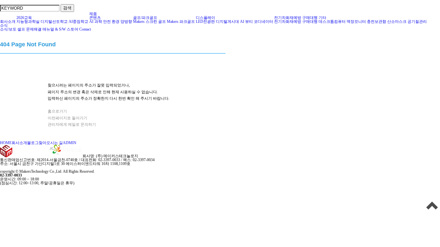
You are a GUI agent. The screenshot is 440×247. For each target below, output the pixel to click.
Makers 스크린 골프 (149, 21)
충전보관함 (376, 21)
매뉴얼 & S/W (54, 29)
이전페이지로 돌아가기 (67, 118)
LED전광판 (205, 21)
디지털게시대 (227, 21)
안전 (107, 21)
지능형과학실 (28, 21)
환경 (116, 21)
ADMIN (69, 143)
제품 (93, 14)
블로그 (33, 143)
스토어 (72, 29)
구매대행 (310, 17)
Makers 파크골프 (181, 21)
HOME (6, 143)
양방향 (126, 21)
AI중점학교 (78, 21)
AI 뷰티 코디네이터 (256, 21)
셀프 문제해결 (29, 29)
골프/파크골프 (145, 17)
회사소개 (7, 21)
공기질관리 (417, 21)
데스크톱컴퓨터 (332, 21)
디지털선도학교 (54, 21)
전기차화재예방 (287, 17)
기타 (322, 17)
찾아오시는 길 (51, 143)
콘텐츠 (95, 17)
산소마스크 (397, 21)
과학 (98, 21)
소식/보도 (8, 29)
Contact (85, 29)
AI (91, 21)
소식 (4, 25)
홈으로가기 (57, 111)
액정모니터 (356, 21)
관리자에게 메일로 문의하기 (72, 124)
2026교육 (24, 17)
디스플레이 (205, 17)
